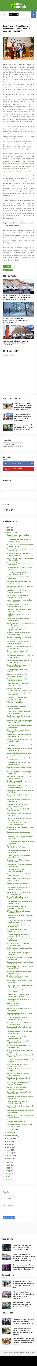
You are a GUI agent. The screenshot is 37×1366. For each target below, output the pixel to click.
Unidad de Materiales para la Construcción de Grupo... (17, 823)
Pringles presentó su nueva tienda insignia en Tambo (18, 633)
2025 (7, 530)
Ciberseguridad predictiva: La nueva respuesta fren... (19, 610)
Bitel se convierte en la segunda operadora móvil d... (17, 1042)
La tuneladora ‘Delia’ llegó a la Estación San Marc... (17, 698)
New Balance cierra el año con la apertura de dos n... (18, 615)
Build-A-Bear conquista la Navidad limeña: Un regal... (18, 810)
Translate (18, 446)
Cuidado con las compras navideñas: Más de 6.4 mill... (19, 1014)
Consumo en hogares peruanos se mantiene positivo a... (18, 805)
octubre (10, 1133)
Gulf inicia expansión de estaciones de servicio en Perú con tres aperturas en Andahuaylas (16, 343)
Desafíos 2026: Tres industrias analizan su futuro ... (17, 642)
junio (9, 1144)
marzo (9, 1153)
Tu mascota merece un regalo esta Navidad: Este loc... (19, 759)
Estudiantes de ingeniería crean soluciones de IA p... (17, 977)
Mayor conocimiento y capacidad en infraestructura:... (19, 601)
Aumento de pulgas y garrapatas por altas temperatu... (19, 721)
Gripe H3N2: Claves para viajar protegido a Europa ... (17, 930)
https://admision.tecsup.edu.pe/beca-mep (16, 168)
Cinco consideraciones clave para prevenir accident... (18, 833)
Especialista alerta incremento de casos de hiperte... (18, 554)
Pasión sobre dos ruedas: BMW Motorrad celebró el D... (17, 680)
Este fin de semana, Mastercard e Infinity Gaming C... (18, 1046)
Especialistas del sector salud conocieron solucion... (17, 907)
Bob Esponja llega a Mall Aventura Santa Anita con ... (18, 717)
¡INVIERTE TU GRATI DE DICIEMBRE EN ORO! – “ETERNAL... (20, 1004)
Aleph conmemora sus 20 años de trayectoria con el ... (18, 893)
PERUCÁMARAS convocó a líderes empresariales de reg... (18, 935)
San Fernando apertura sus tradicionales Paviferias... (16, 847)
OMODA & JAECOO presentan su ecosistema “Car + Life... (18, 995)
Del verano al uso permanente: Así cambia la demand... (18, 666)
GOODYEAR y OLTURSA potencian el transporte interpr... (19, 1023)
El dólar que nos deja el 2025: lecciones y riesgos (17, 1018)
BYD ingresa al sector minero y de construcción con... (18, 912)
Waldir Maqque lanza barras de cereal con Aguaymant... (20, 967)
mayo (9, 1147)
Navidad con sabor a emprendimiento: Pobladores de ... (20, 647)
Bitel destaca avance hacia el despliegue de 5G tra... (17, 707)
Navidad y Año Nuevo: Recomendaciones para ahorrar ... (19, 689)
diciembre (11, 532)
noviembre (11, 1130)
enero (9, 1158)
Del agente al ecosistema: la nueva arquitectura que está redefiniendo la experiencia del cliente (16, 320)
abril (9, 1150)
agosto (10, 1138)
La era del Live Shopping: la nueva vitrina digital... (18, 926)
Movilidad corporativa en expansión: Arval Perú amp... (19, 800)
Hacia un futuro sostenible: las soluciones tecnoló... (17, 1102)
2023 (7, 1165)
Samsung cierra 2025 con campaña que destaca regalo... (19, 638)
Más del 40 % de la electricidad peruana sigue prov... (17, 675)
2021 (7, 1171)
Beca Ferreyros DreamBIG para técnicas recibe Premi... (17, 1083)
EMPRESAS (7, 266)
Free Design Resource (27, 1353)
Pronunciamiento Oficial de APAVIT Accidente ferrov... (19, 540)
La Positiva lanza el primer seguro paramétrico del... (18, 712)
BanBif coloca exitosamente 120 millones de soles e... (18, 596)
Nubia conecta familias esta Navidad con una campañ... (19, 749)
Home (4, 14)
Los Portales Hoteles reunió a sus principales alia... (18, 763)
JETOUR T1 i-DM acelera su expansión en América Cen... (20, 545)
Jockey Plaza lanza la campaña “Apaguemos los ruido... (17, 898)
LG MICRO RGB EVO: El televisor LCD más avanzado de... (19, 684)
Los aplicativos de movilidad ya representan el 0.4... (17, 1037)
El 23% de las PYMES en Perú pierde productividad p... (19, 921)
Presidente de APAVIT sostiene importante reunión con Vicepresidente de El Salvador (23, 1321)
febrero (10, 1156)
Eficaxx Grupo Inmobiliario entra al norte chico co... (18, 856)
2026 (7, 527)
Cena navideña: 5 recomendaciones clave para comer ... (19, 731)
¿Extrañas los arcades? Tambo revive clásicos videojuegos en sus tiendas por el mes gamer (23, 1267)
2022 (7, 1168)
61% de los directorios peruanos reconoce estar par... (18, 944)
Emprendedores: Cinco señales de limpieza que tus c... (18, 888)
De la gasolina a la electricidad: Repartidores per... (17, 1065)
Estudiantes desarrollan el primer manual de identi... (18, 782)
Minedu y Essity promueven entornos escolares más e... (19, 1125)
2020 (7, 1174)
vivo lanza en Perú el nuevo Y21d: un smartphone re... (19, 1000)
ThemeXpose (14, 1353)
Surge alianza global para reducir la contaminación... (19, 735)
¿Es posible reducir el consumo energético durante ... (17, 573)
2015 (7, 1179)
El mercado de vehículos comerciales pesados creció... (20, 902)
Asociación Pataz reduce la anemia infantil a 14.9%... (19, 972)
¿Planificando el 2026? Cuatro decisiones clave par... (17, 591)
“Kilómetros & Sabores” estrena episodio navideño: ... (18, 629)
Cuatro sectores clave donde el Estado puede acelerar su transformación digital (23, 1247)
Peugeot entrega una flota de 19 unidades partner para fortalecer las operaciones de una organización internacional (17, 297)
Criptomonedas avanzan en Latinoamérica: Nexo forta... (17, 1121)
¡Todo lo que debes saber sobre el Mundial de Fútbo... (18, 1079)
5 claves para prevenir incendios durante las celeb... (18, 536)
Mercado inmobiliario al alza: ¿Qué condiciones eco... (19, 777)
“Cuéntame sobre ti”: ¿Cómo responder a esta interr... (16, 870)
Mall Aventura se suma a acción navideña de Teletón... (17, 786)
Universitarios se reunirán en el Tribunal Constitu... (17, 884)
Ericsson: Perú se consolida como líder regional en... (18, 1074)
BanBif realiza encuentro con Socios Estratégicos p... (19, 981)
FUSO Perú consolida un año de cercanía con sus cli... (17, 703)
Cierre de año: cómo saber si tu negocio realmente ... (17, 652)
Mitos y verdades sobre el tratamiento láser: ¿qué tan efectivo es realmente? (23, 427)
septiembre (11, 1136)
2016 (7, 1176)
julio (9, 1141)
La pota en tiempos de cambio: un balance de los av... (18, 851)
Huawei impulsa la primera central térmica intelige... (18, 619)
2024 (7, 1162)
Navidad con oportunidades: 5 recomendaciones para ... (17, 1088)
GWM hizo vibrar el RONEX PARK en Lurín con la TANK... (19, 814)
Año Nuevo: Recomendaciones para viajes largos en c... (19, 582)
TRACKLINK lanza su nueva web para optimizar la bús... (19, 879)
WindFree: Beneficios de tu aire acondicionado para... (17, 605)
